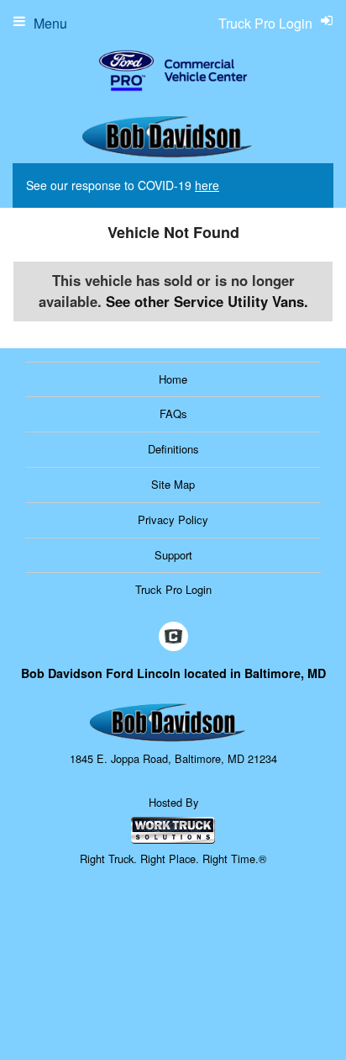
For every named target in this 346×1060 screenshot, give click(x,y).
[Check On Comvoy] (173, 636)
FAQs (173, 413)
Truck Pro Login (173, 589)
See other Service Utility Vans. (207, 301)
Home (173, 379)
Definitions (173, 449)
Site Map (173, 484)
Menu (50, 23)
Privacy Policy (173, 519)
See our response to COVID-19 (122, 185)
